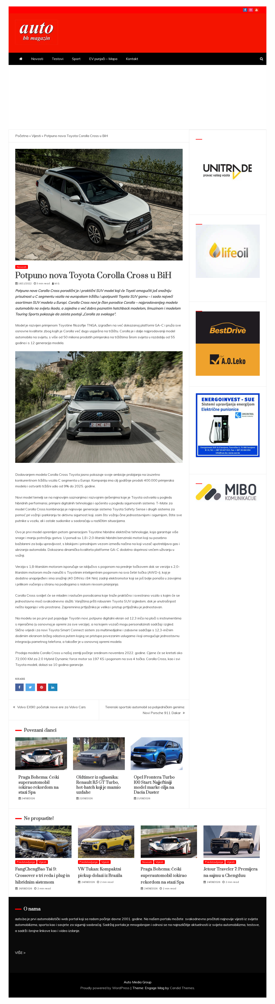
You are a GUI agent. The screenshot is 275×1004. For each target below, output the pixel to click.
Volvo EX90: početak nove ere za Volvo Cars (51, 707)
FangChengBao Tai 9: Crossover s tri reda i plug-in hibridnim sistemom (42, 876)
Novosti (37, 59)
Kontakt (132, 59)
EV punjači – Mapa (103, 59)
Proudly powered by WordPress (105, 988)
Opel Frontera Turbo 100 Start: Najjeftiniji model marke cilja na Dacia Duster (154, 785)
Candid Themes (182, 988)
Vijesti (36, 136)
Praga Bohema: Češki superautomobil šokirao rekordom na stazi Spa (38, 785)
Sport (76, 59)
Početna (21, 136)
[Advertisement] (137, 97)
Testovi (57, 59)
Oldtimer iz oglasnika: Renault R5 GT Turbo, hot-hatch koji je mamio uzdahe (98, 785)
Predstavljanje (26, 862)
